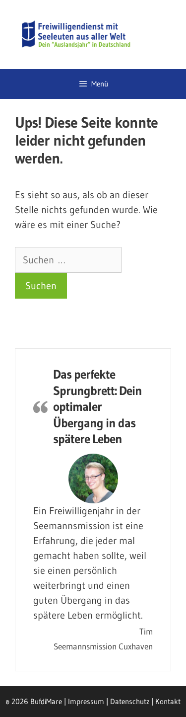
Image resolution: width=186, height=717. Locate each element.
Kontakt (168, 701)
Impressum (86, 701)
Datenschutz (129, 701)
